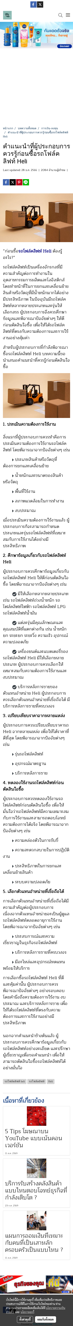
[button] (59, 15)
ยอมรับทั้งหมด (45, 1319)
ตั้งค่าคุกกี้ (25, 1319)
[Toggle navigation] (68, 15)
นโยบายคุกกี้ (27, 1312)
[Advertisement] (36, 87)
